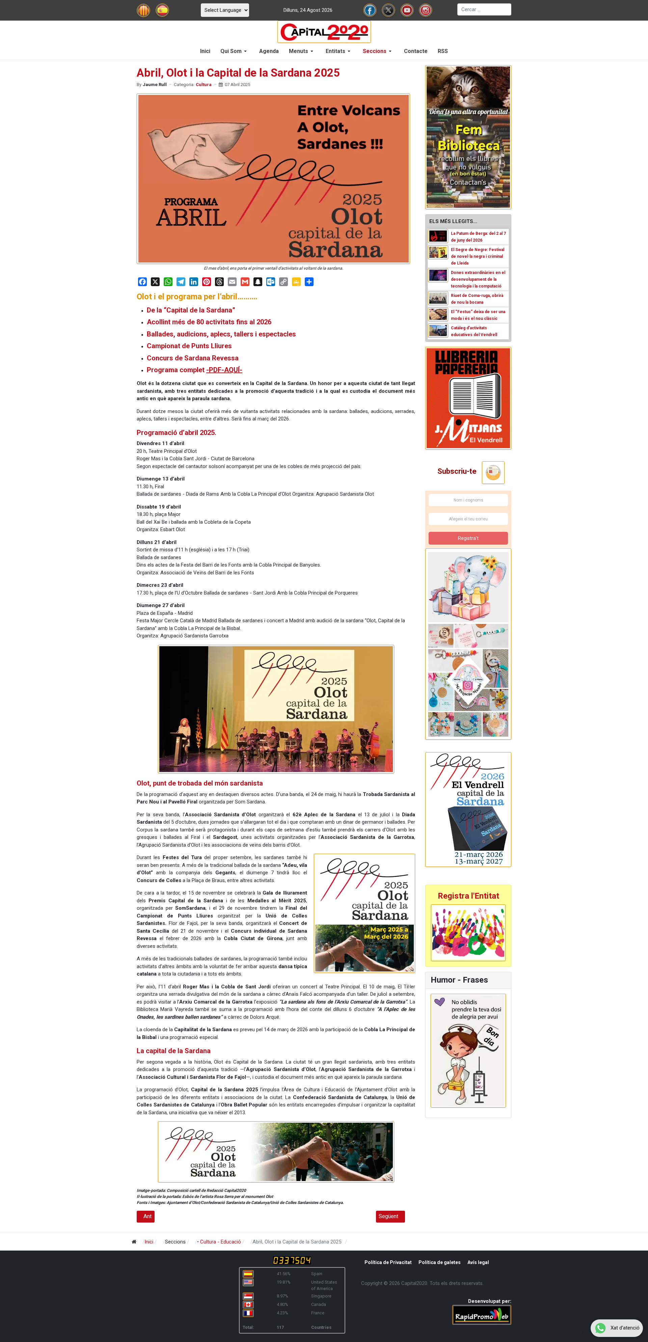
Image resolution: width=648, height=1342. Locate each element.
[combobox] (484, 9)
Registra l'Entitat (468, 896)
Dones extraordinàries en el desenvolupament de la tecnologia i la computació (478, 279)
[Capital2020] (324, 31)
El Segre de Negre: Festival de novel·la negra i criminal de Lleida (477, 256)
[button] (234, 51)
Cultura (204, 84)
